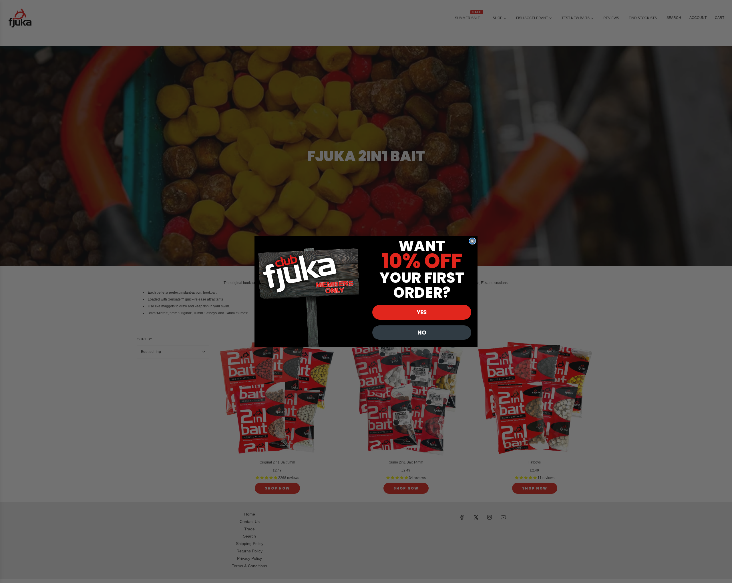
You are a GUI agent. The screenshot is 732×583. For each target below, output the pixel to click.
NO (421, 333)
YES (422, 312)
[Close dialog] (472, 241)
